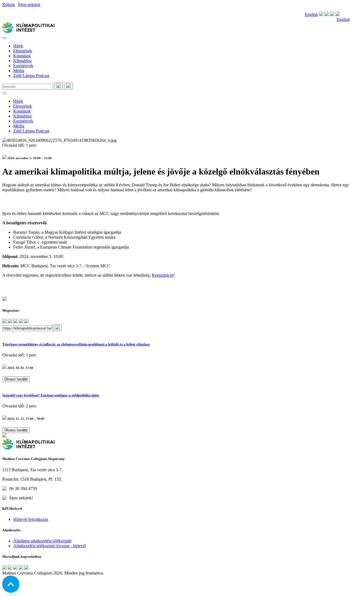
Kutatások (22, 55)
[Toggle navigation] (4, 38)
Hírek (18, 45)
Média (18, 70)
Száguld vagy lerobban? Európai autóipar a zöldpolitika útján (50, 395)
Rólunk (8, 4)
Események (23, 65)
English (311, 14)
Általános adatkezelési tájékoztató (42, 540)
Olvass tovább (16, 379)
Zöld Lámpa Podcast (31, 75)
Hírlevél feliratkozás (30, 519)
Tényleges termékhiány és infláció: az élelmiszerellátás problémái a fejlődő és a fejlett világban (76, 344)
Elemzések (22, 50)
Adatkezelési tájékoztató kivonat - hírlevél (49, 545)
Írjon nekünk (29, 4)
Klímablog (22, 60)
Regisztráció (162, 275)
